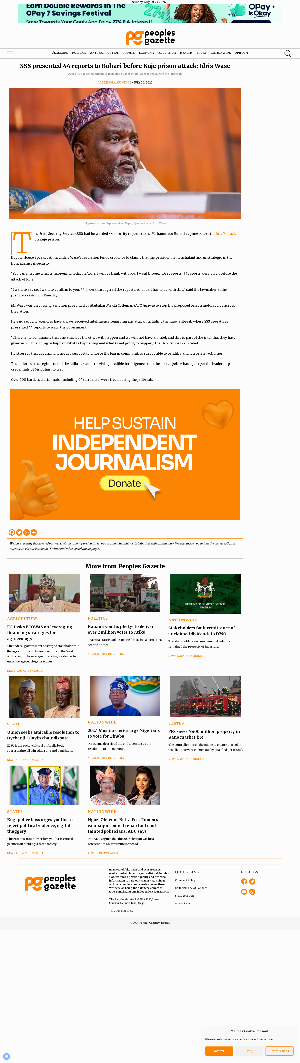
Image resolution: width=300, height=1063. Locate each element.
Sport (202, 53)
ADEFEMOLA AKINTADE (114, 82)
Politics (79, 53)
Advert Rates (183, 903)
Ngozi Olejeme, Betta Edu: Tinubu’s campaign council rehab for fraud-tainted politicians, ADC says (123, 825)
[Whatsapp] (26, 532)
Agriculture (22, 618)
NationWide (182, 620)
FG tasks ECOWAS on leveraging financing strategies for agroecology (39, 632)
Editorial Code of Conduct (191, 887)
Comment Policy (185, 880)
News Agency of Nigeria (25, 670)
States (15, 724)
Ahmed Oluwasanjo (103, 853)
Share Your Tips (184, 895)
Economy (146, 53)
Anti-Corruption (104, 53)
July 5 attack (226, 234)
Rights (129, 53)
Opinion (241, 53)
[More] (34, 532)
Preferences (279, 1051)
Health (186, 53)
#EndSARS (60, 53)
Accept (219, 1051)
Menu (16, 54)
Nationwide (221, 53)
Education (167, 53)
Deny (249, 1051)
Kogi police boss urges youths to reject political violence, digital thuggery (40, 825)
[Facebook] (12, 532)
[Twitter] (19, 532)
